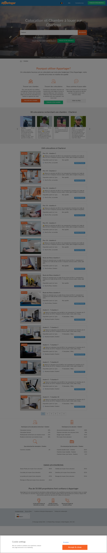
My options (66, 542)
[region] (53, 544)
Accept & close (75, 547)
